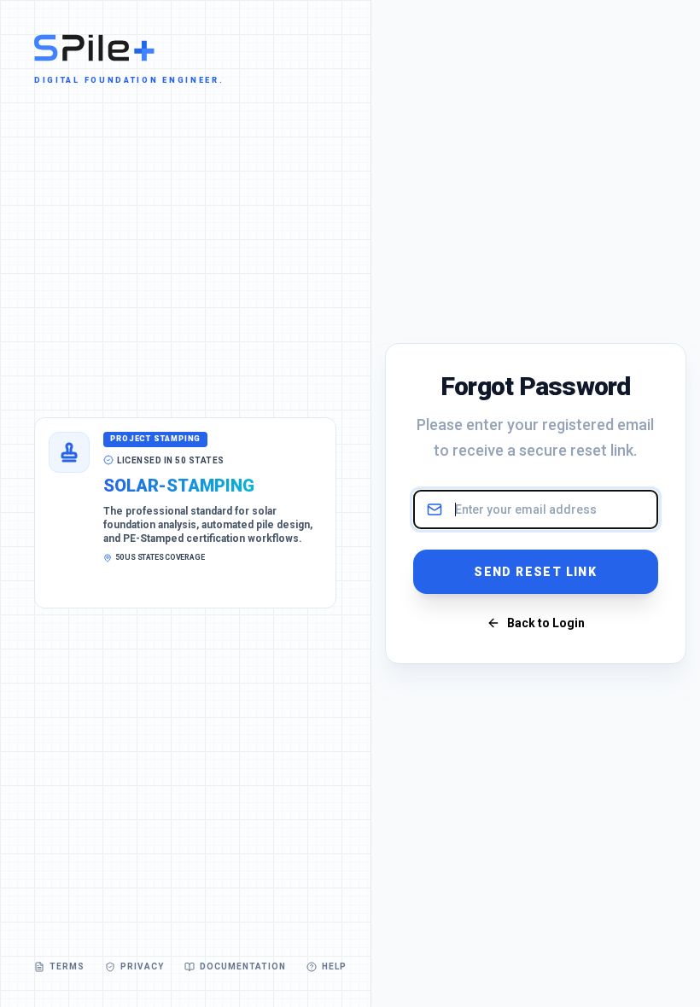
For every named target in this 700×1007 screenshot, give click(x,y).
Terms (67, 966)
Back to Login (546, 623)
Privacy (142, 966)
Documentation (243, 966)
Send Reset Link (535, 572)
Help (334, 966)
